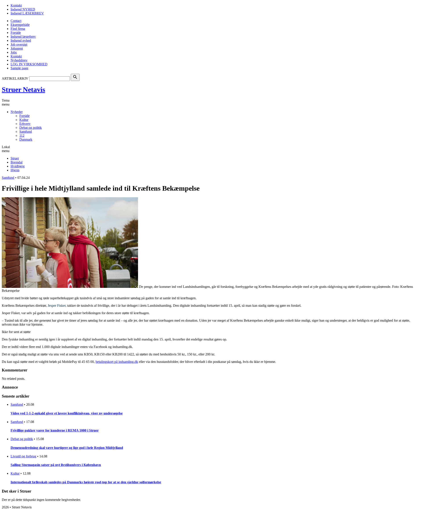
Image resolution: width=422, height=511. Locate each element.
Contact (16, 21)
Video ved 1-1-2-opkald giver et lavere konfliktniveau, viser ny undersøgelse (67, 413)
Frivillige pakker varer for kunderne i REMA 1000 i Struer (55, 430)
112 (21, 135)
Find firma (18, 28)
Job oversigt (19, 44)
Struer (15, 158)
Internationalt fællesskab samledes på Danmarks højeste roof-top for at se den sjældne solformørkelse (86, 482)
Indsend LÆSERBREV (27, 13)
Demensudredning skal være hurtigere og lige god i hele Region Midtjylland (67, 448)
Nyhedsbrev (19, 60)
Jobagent (17, 48)
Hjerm (15, 170)
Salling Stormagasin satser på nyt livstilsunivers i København (56, 465)
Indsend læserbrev (23, 36)
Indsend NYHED (23, 9)
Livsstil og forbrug (23, 456)
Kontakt (16, 5)
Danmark (25, 139)
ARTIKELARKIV (15, 78)
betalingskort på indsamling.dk (117, 362)
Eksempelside (20, 25)
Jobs (14, 52)
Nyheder (17, 112)
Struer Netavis (23, 89)
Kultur (23, 120)
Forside (16, 32)
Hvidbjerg (18, 166)
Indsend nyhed (21, 40)
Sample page (19, 68)
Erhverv (25, 124)
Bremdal (16, 162)
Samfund (25, 131)
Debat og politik (30, 127)
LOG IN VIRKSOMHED (29, 64)
